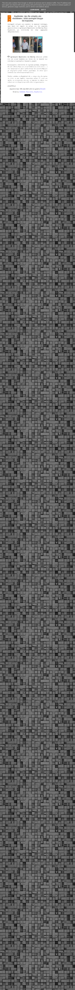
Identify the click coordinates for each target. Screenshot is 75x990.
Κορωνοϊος (29, 92)
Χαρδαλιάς (38, 92)
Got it (43, 10)
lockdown (22, 92)
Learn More (34, 10)
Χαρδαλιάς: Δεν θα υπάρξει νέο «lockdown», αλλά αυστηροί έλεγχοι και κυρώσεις (27, 18)
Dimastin (43, 89)
